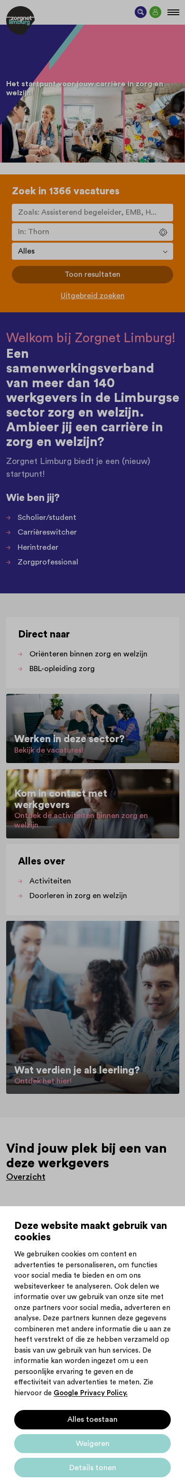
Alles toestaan (92, 1419)
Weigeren (93, 1443)
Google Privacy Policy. (91, 1393)
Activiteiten (50, 881)
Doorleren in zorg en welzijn (78, 896)
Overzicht (26, 1177)
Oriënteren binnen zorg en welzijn (88, 654)
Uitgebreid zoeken (93, 296)
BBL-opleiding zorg (62, 669)
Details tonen (92, 1468)
